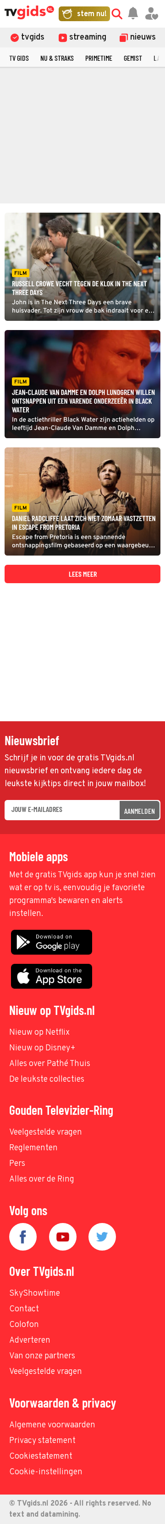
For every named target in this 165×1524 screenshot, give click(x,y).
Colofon (24, 1325)
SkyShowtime (34, 1293)
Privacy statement (42, 1441)
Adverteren (29, 1340)
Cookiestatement (40, 1456)
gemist (133, 57)
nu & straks (57, 57)
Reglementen (33, 1148)
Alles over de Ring (41, 1179)
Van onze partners (42, 1356)
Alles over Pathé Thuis (49, 1064)
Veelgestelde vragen (45, 1132)
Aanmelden (139, 810)
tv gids (19, 57)
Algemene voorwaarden (52, 1425)
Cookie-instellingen (45, 1472)
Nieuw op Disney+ (42, 1048)
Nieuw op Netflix (39, 1032)
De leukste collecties (46, 1079)
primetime (98, 57)
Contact (24, 1309)
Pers (17, 1164)
